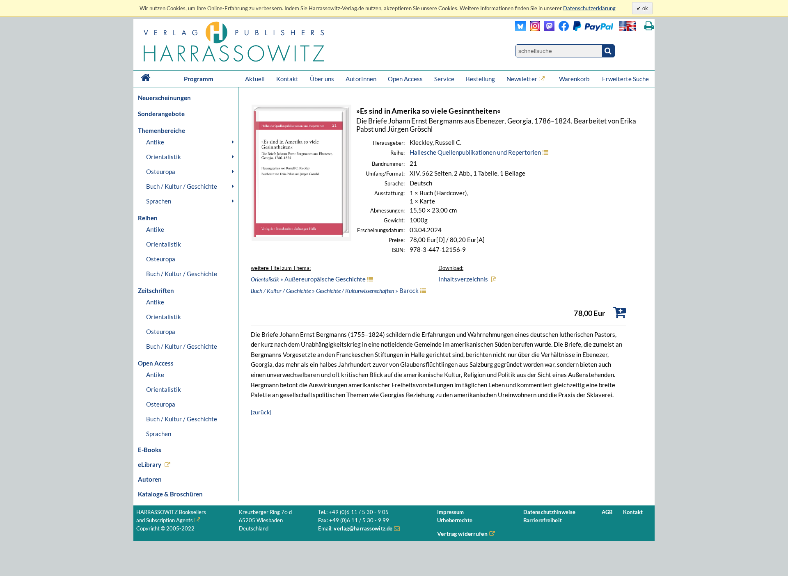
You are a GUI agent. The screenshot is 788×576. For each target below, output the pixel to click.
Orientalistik (163, 156)
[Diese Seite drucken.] (649, 26)
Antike (155, 142)
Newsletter (521, 78)
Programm (198, 78)
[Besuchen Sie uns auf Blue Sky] (520, 28)
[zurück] (261, 412)
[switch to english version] (627, 26)
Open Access (405, 78)
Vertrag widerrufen (462, 533)
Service (444, 78)
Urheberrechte (454, 520)
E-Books (149, 449)
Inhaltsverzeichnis (463, 279)
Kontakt (287, 78)
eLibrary (149, 464)
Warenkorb (575, 78)
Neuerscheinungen (164, 97)
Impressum (450, 512)
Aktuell (255, 78)
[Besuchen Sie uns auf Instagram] (533, 28)
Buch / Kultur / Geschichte (181, 186)
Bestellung (480, 78)
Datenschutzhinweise (549, 512)
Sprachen (158, 201)
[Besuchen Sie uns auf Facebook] (561, 28)
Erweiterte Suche (625, 78)
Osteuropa (160, 171)
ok (644, 8)
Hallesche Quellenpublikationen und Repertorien (475, 152)
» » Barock (335, 290)
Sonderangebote (161, 113)
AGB (607, 512)
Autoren (150, 479)
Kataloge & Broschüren (170, 494)
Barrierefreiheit (542, 520)
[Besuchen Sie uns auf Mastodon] (547, 28)
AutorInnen (361, 78)
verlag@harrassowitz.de (363, 529)
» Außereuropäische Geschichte (308, 279)
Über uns (322, 78)
